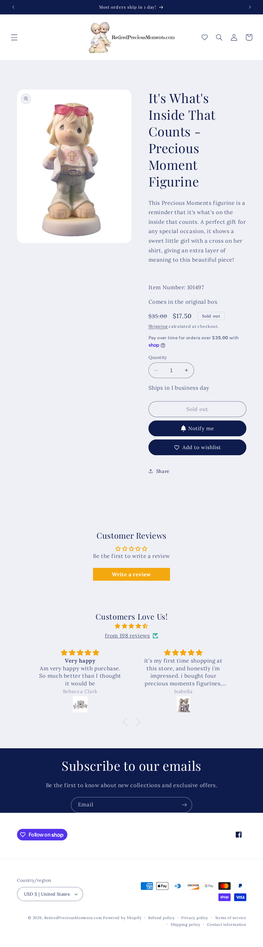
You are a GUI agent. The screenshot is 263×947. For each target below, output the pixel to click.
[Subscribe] (184, 805)
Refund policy (161, 917)
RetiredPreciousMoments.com (73, 917)
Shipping (158, 326)
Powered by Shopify (122, 917)
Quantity (157, 357)
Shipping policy (185, 924)
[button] (14, 37)
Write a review (131, 574)
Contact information (226, 924)
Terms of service (230, 917)
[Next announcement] (250, 7)
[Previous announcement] (13, 7)
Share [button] (163, 471)
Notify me (201, 428)
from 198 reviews (127, 635)
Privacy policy (194, 917)
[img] (131, 626)
